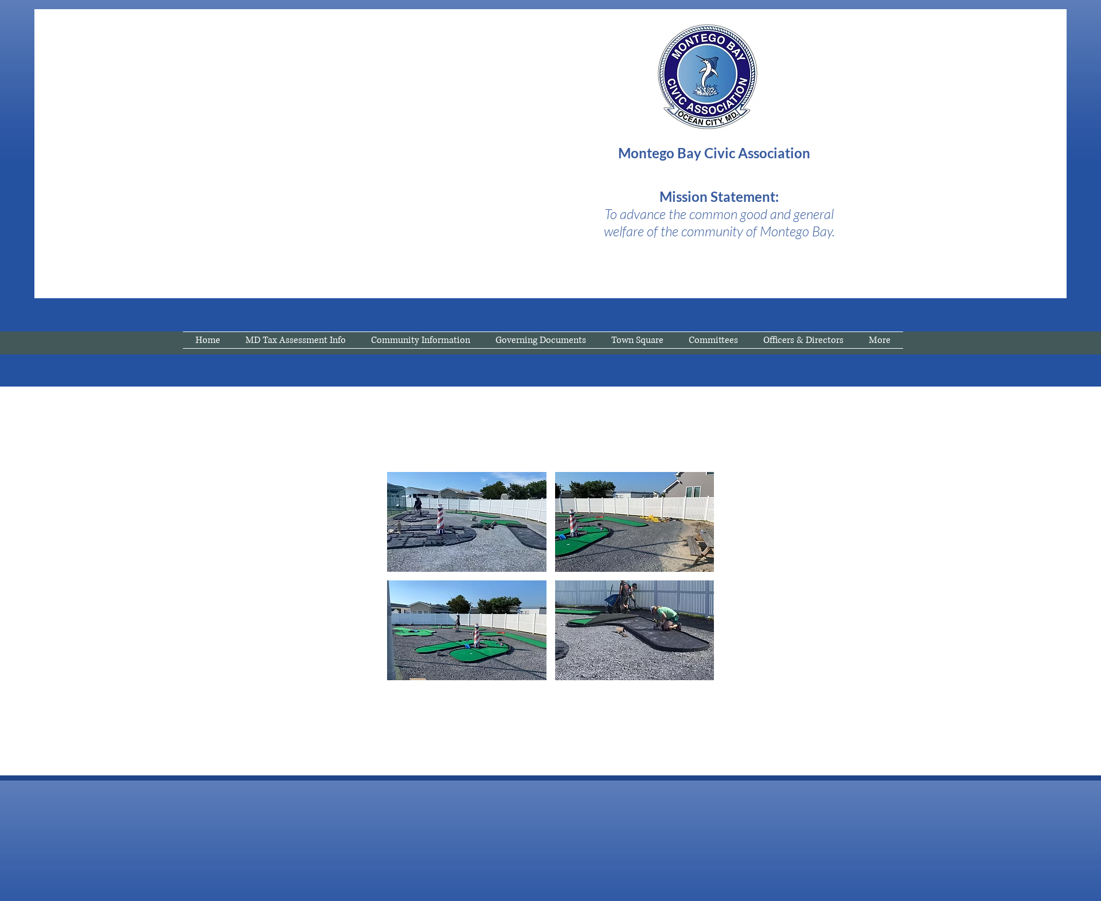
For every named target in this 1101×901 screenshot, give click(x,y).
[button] (466, 522)
